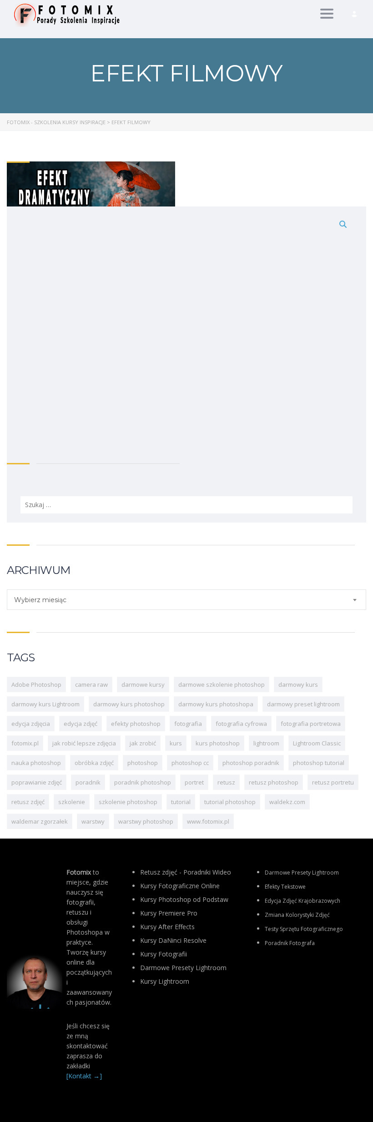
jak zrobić (143, 743)
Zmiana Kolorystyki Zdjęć (297, 915)
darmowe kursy (143, 684)
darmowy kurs (298, 684)
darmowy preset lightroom (303, 704)
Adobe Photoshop (36, 684)
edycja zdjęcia (30, 723)
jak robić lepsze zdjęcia (84, 743)
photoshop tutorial (318, 763)
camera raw (91, 684)
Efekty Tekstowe (285, 887)
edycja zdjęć (80, 723)
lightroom (266, 743)
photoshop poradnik (250, 763)
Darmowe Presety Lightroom (302, 872)
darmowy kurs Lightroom (45, 704)
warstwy (93, 821)
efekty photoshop (136, 723)
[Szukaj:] (186, 364)
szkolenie (71, 802)
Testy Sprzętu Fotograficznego (304, 929)
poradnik (88, 782)
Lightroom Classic (317, 743)
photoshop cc (190, 763)
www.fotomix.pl (208, 821)
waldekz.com (287, 802)
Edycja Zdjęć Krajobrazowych (302, 901)
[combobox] (186, 599)
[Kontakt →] (84, 1076)
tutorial (181, 802)
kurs (176, 743)
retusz (226, 782)
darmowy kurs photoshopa (215, 704)
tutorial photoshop (230, 802)
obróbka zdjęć (94, 763)
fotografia (188, 723)
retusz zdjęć (28, 802)
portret (194, 782)
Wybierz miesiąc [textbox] (40, 600)
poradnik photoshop (142, 782)
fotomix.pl (25, 743)
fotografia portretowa (311, 723)
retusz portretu (333, 782)
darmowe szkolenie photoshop (221, 684)
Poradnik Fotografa (290, 943)
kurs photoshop (218, 743)
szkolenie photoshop (128, 802)
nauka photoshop (36, 763)
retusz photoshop (273, 782)
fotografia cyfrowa (241, 723)
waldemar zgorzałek (39, 821)
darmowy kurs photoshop (129, 704)
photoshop (142, 763)
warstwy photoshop (145, 821)
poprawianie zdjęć (36, 782)
